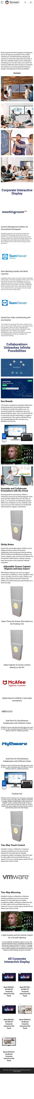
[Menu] (2, 2)
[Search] (25, 2)
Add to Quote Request (9, 998)
